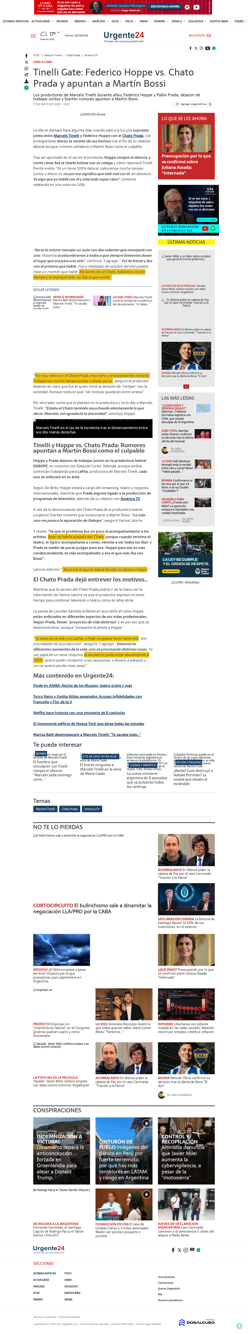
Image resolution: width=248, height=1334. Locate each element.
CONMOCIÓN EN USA (112, 1224)
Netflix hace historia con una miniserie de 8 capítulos (79, 713)
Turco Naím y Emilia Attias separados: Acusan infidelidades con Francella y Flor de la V (87, 699)
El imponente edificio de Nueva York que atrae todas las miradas (88, 724)
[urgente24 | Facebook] (190, 48)
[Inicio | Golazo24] (214, 48)
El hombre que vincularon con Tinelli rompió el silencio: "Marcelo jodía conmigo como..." (52, 770)
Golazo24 (196, 21)
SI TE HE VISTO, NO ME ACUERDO (102, 757)
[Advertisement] (93, 215)
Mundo (62, 21)
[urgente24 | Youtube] (207, 48)
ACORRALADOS (170, 869)
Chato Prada (132, 136)
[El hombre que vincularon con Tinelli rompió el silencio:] (54, 757)
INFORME (166, 1024)
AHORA (164, 1078)
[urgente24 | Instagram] (201, 48)
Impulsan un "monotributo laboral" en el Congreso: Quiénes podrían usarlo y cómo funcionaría (61, 1029)
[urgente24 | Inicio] (210, 1306)
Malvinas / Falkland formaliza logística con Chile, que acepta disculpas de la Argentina (178, 416)
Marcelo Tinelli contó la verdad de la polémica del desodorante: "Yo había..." (132, 300)
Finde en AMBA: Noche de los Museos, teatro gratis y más (82, 685)
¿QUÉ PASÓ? (168, 969)
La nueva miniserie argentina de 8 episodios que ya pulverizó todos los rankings (147, 780)
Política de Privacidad (69, 1317)
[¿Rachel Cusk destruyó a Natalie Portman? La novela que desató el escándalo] (194, 766)
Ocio (115, 21)
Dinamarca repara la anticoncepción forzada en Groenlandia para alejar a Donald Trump (60, 1162)
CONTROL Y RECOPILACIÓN (180, 1139)
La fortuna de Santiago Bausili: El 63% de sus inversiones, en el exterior (186, 922)
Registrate (197, 35)
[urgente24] (48, 1252)
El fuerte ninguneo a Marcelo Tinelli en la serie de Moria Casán (100, 769)
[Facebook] (26, 56)
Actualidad (41, 21)
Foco (129, 21)
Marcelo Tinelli (66, 136)
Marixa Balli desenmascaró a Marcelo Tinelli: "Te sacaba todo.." (71, 303)
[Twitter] (26, 62)
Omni (144, 21)
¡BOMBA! (41, 754)
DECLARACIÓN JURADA (176, 919)
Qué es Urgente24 (169, 1289)
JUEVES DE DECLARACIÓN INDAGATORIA (178, 1225)
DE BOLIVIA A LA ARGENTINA (55, 1223)
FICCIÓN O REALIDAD (188, 762)
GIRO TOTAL (170, 430)
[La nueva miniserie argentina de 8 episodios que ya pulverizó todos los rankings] (147, 769)
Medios (80, 21)
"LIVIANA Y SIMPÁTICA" (142, 765)
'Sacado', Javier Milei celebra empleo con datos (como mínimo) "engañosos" (61, 1083)
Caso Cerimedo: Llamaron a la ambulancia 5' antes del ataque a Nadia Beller (186, 1231)
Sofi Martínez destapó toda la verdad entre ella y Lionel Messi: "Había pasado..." (177, 466)
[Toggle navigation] (35, 35)
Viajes (240, 21)
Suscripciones (166, 1277)
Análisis (99, 21)
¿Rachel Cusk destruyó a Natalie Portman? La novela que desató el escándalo (193, 777)
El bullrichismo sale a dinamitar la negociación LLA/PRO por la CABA (92, 908)
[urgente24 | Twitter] (196, 48)
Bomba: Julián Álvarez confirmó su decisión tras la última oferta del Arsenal (178, 436)
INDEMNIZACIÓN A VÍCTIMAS (59, 1139)
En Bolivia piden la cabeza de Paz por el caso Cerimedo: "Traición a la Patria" (184, 873)
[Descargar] (26, 81)
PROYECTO (42, 1024)
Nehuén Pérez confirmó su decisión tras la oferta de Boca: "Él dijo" (184, 1081)
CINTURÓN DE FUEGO (116, 1144)
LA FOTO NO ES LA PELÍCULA (55, 1077)
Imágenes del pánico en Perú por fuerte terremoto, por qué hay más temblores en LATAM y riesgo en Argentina (124, 1162)
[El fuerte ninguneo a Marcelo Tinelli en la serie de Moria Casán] (100, 760)
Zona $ (177, 21)
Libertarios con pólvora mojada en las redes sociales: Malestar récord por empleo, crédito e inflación (186, 1027)
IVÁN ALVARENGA (178, 450)
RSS (160, 1294)
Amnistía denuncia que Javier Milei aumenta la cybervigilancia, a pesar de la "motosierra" (183, 1162)
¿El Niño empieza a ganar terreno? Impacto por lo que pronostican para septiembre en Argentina (59, 975)
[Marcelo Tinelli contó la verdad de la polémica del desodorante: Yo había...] (102, 302)
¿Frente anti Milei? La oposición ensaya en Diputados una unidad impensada (178, 507)
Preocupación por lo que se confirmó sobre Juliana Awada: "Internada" (186, 164)
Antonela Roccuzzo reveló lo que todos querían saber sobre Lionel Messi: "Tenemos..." (123, 1027)
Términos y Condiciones (44, 1317)
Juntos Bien (219, 21)
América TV (130, 499)
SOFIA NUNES (187, 520)
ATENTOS (40, 969)
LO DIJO (167, 461)
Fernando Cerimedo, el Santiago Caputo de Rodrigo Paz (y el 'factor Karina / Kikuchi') (58, 1231)
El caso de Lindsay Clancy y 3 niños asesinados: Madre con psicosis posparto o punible (122, 1230)
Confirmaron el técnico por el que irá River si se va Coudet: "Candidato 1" (177, 485)
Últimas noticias (16, 21)
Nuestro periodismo (170, 1300)
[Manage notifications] (239, 1326)
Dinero (160, 21)
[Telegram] (26, 75)
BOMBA (167, 480)
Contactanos (165, 1283)
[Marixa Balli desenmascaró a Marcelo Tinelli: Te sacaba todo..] (42, 302)
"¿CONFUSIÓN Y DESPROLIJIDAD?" (174, 407)
